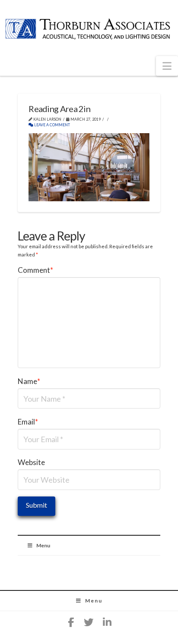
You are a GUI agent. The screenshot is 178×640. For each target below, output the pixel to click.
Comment (35, 270)
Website (31, 462)
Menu (43, 545)
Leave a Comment (51, 125)
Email (28, 421)
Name (29, 381)
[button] (167, 66)
